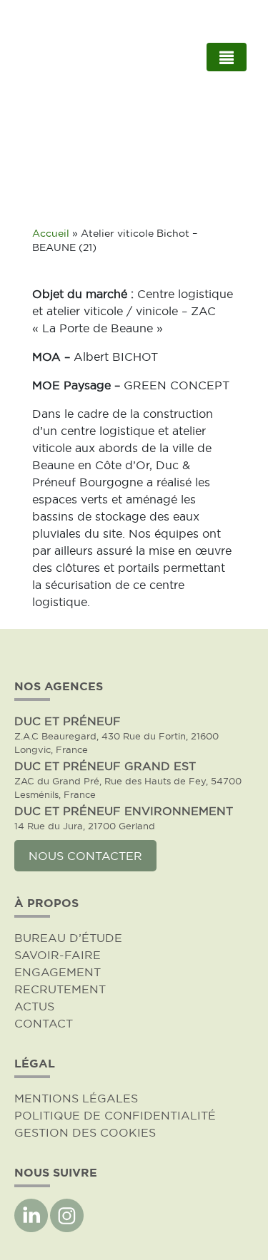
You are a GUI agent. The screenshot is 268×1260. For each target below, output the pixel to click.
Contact (43, 1023)
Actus (34, 1006)
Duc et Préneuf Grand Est (105, 765)
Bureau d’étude (68, 937)
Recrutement (60, 989)
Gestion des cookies (85, 1132)
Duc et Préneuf (67, 720)
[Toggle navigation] (227, 57)
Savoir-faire (57, 954)
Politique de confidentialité (115, 1115)
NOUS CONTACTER (85, 855)
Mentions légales (76, 1098)
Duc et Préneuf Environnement (123, 810)
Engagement (57, 972)
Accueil (50, 233)
